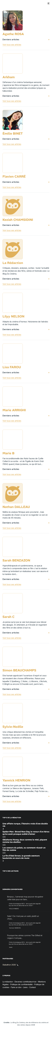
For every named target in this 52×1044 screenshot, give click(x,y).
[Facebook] (6, 1015)
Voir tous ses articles (12, 44)
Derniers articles (11, 39)
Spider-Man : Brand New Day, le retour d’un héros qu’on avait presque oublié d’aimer (26, 832)
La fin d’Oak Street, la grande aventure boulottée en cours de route (21, 856)
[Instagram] (16, 1015)
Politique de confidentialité (21, 984)
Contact (32, 987)
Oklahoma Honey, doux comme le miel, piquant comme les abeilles (25, 840)
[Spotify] (40, 1015)
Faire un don (16, 987)
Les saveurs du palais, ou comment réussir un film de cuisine (24, 848)
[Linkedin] (26, 1015)
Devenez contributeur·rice (25, 982)
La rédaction (8, 982)
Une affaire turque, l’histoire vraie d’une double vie (25, 824)
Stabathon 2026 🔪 (10, 965)
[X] (11, 1015)
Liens (25, 987)
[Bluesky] (31, 1015)
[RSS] (45, 1015)
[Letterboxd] (35, 1015)
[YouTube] (21, 1015)
